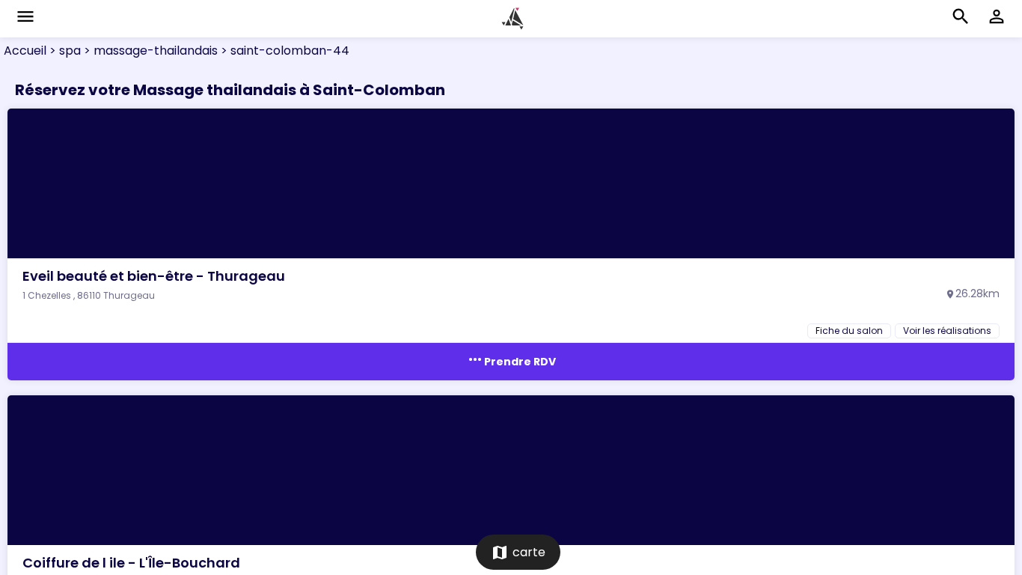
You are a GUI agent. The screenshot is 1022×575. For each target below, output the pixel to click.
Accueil (25, 50)
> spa (63, 50)
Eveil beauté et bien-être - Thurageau (153, 276)
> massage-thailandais (149, 50)
